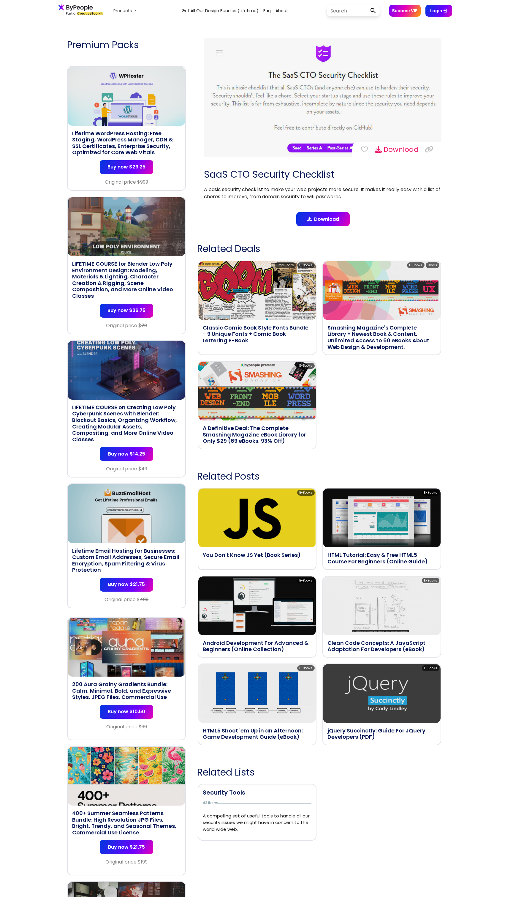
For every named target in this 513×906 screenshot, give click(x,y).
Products (123, 11)
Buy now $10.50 (126, 711)
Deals (432, 265)
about (282, 11)
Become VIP (405, 11)
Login (436, 11)
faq (267, 11)
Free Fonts (285, 265)
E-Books (306, 265)
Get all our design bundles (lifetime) (220, 11)
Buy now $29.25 (126, 166)
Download (400, 149)
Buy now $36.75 (126, 310)
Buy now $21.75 (126, 584)
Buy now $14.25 (126, 453)
